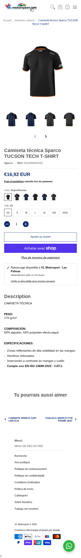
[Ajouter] (26, 224)
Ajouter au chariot (40, 236)
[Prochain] (45, 136)
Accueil (7, 20)
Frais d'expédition (14, 181)
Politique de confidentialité (29, 475)
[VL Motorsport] (20, 7)
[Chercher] (52, 7)
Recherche (21, 455)
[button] (60, 7)
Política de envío (24, 489)
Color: (15, 190)
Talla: (8, 205)
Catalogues (21, 495)
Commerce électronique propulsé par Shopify (37, 530)
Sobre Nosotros (23, 502)
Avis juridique (22, 462)
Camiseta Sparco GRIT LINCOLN (23, 419)
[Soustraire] (7, 224)
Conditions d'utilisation (27, 482)
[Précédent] (35, 136)
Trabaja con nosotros (26, 508)
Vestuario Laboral (24, 20)
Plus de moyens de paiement (40, 257)
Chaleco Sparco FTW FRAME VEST (58, 419)
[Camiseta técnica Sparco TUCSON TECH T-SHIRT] (11, 119)
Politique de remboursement (31, 469)
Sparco (8, 163)
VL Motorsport (22, 524)
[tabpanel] (40, 335)
